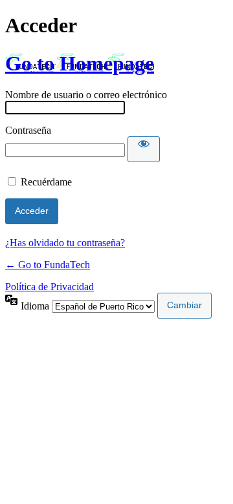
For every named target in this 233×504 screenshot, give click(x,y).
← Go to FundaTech (47, 264)
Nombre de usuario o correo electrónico (86, 94)
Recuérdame (46, 181)
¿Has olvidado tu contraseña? (65, 242)
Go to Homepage (79, 63)
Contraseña (28, 130)
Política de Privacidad (49, 286)
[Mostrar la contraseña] (144, 149)
